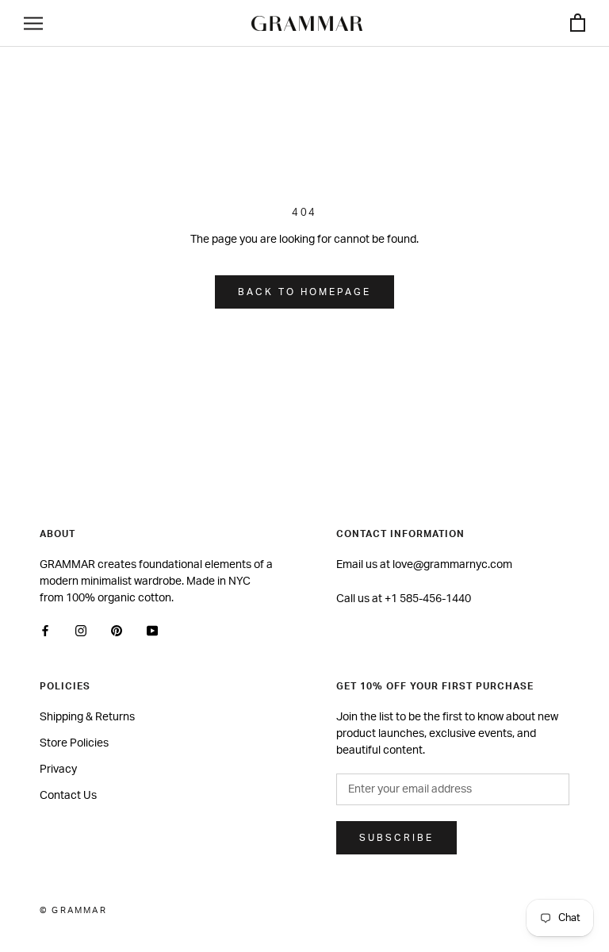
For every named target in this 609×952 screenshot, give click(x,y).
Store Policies (74, 743)
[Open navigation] (33, 23)
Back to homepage (304, 292)
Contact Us (68, 795)
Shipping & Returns (87, 717)
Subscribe (396, 838)
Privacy (58, 769)
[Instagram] (80, 631)
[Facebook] (45, 631)
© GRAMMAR (73, 910)
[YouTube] (152, 631)
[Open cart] (577, 23)
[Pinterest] (116, 631)
